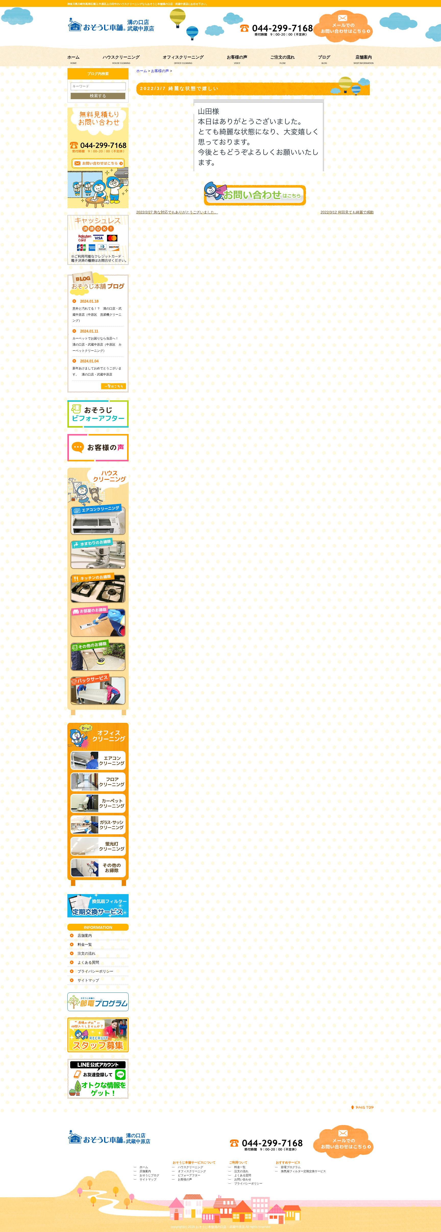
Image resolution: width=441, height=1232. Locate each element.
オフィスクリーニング (183, 57)
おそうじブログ (149, 1175)
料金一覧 (85, 944)
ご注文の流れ (282, 57)
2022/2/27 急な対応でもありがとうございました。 (177, 212)
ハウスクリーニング (121, 57)
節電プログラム (291, 1167)
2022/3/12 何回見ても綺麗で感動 (347, 212)
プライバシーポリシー (95, 971)
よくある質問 (88, 962)
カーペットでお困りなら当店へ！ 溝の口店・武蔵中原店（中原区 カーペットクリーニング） (96, 344)
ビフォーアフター (189, 1175)
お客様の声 (237, 57)
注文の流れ (86, 953)
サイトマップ (88, 980)
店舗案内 (364, 57)
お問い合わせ (242, 1179)
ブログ (324, 57)
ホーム (73, 57)
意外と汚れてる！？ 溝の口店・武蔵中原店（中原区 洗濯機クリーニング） (96, 315)
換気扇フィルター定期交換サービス (303, 1171)
